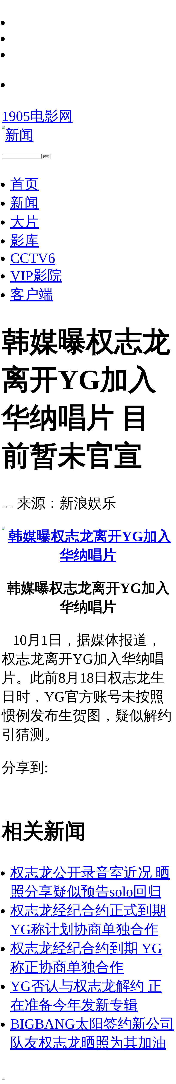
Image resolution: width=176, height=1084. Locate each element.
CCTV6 (32, 258)
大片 (24, 222)
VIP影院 (36, 275)
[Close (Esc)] (3, 1078)
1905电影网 (37, 116)
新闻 (24, 203)
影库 (24, 240)
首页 (24, 184)
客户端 (31, 294)
